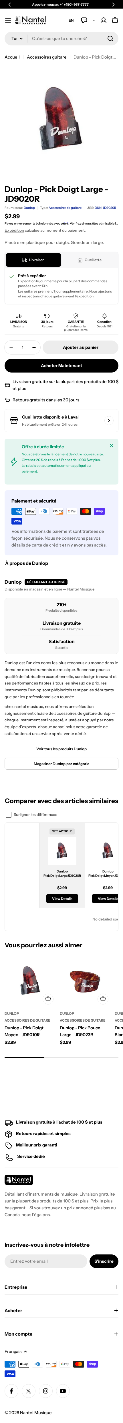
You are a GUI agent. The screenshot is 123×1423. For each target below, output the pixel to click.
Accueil (12, 57)
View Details (62, 898)
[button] (10, 5)
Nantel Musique (35, 1412)
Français (13, 1351)
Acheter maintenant (61, 365)
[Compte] (103, 20)
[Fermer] (111, 445)
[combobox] (61, 38)
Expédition (14, 230)
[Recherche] (110, 38)
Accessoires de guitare (65, 208)
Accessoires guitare (47, 57)
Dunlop (29, 208)
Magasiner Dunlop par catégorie (61, 763)
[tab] (33, 260)
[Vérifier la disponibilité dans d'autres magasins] (109, 420)
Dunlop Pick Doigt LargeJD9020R (62, 873)
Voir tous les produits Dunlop (61, 748)
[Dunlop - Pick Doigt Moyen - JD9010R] (30, 982)
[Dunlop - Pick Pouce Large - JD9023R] (86, 982)
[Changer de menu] (8, 20)
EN (71, 20)
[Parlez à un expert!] (88, 20)
